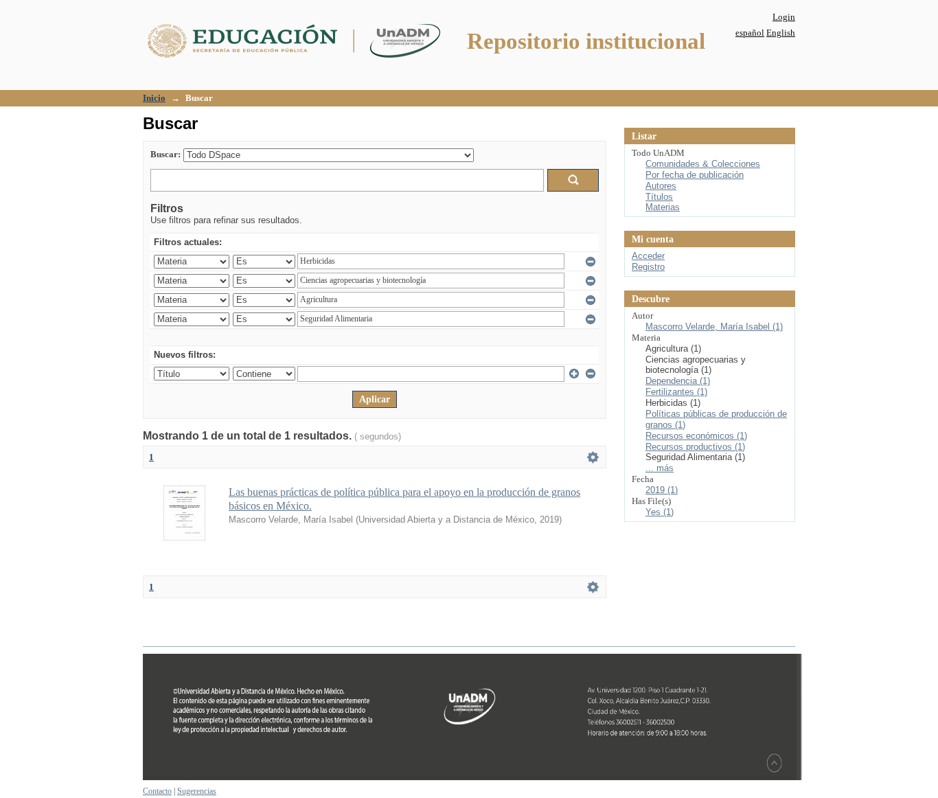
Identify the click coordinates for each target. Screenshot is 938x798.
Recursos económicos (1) (696, 436)
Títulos (659, 197)
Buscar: (165, 154)
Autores (660, 186)
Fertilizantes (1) (676, 392)
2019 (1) (661, 490)
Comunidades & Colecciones (702, 164)
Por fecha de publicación (694, 175)
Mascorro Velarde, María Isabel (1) (714, 326)
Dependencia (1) (677, 381)
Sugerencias (196, 791)
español (749, 32)
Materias (662, 207)
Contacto (157, 791)
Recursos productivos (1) (695, 447)
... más (659, 468)
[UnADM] (472, 777)
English (780, 32)
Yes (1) (659, 512)
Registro (648, 267)
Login (784, 17)
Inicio (154, 98)
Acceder (648, 256)
